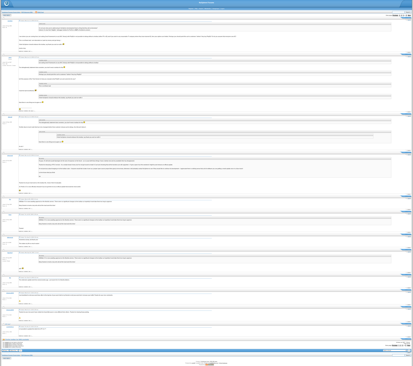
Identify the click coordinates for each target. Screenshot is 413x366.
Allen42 (10, 117)
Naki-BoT (10, 252)
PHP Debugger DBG (27, 12)
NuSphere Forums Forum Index (11, 12)
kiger (10, 214)
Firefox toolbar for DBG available (17, 339)
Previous (395, 15)
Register (191, 8)
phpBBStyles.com (213, 363)
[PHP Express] (209, 364)
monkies (10, 21)
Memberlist (208, 8)
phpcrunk (10, 155)
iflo (10, 199)
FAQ (196, 8)
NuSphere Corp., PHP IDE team (209, 361)
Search (201, 8)
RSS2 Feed (41, 12)
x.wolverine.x (10, 326)
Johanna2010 (10, 293)
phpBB (193, 363)
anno (10, 57)
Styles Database (223, 363)
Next (409, 15)
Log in (222, 8)
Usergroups (215, 8)
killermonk (10, 237)
